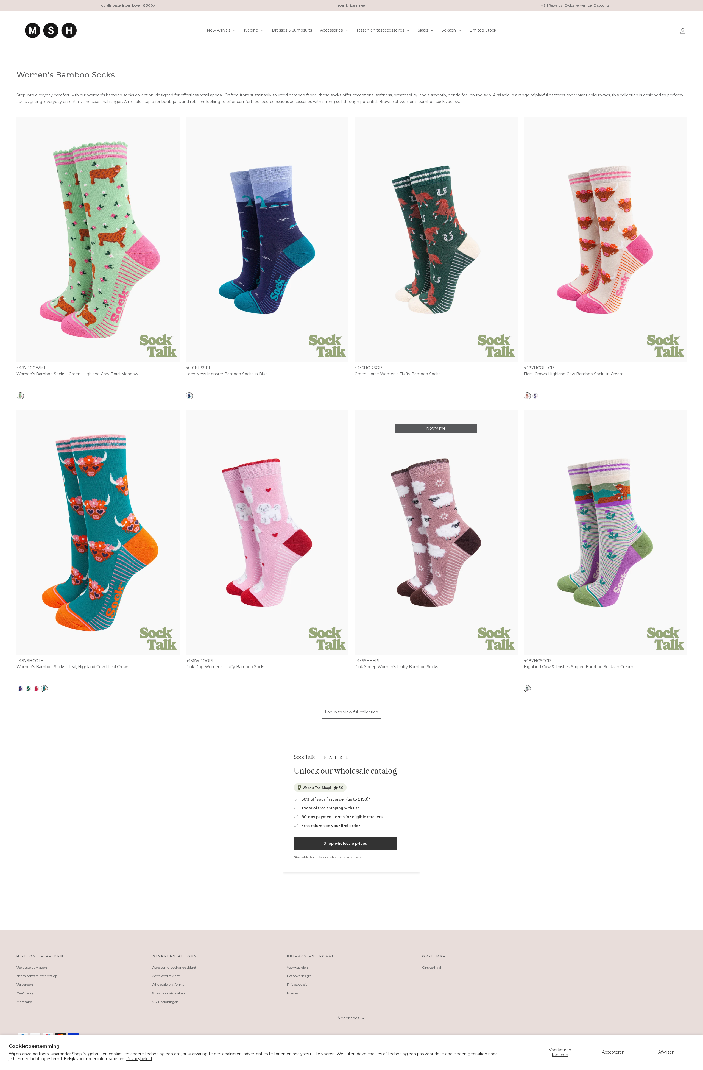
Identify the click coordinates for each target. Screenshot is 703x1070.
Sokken (449, 30)
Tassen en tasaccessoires (380, 30)
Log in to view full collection (351, 712)
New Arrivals (219, 30)
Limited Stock (482, 30)
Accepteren (613, 1052)
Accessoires (332, 30)
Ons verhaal (431, 967)
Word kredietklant (166, 976)
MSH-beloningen (165, 1002)
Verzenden (24, 984)
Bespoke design (299, 976)
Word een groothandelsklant (174, 967)
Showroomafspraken (168, 993)
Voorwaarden (297, 967)
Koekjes (293, 993)
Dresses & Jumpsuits (292, 30)
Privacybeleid (139, 1058)
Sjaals (423, 30)
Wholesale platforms (168, 984)
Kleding (252, 30)
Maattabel (24, 1002)
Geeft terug (25, 993)
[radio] (20, 395)
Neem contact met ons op (36, 976)
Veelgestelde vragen (31, 967)
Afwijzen (666, 1052)
